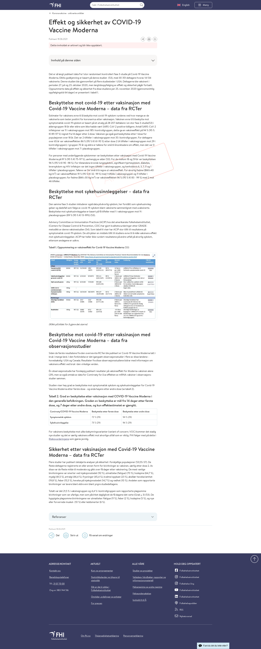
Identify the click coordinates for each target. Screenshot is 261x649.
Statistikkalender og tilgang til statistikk (105, 579)
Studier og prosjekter (143, 570)
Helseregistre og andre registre (147, 586)
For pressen (96, 603)
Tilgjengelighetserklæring (107, 635)
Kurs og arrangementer (102, 570)
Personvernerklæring (133, 635)
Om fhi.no (86, 635)
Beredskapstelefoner (59, 577)
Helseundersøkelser (142, 593)
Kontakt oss (55, 570)
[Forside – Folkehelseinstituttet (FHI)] (55, 5)
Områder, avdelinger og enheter (106, 596)
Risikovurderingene (59, 439)
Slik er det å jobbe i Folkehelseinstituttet (101, 588)
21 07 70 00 (59, 583)
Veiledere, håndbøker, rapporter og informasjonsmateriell (149, 579)
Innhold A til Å (139, 599)
